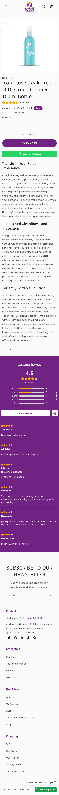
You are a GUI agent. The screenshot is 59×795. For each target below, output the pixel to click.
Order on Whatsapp (32, 154)
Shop (9, 710)
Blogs (9, 724)
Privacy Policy (13, 764)
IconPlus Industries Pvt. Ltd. (24, 789)
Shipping (6, 112)
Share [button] (8, 349)
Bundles (10, 670)
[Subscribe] (49, 595)
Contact (11, 697)
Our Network (13, 757)
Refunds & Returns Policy (20, 717)
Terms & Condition (17, 771)
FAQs (9, 744)
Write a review (26, 413)
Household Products (17, 663)
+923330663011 (34, 617)
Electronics (12, 677)
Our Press (11, 751)
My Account (13, 704)
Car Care (11, 656)
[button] (6, 6)
